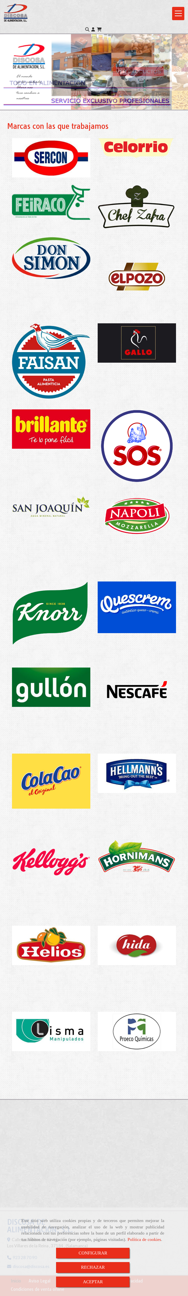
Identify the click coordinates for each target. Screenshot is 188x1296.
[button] (93, 29)
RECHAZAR (93, 1267)
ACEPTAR (93, 1281)
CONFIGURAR (93, 1253)
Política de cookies (144, 1239)
